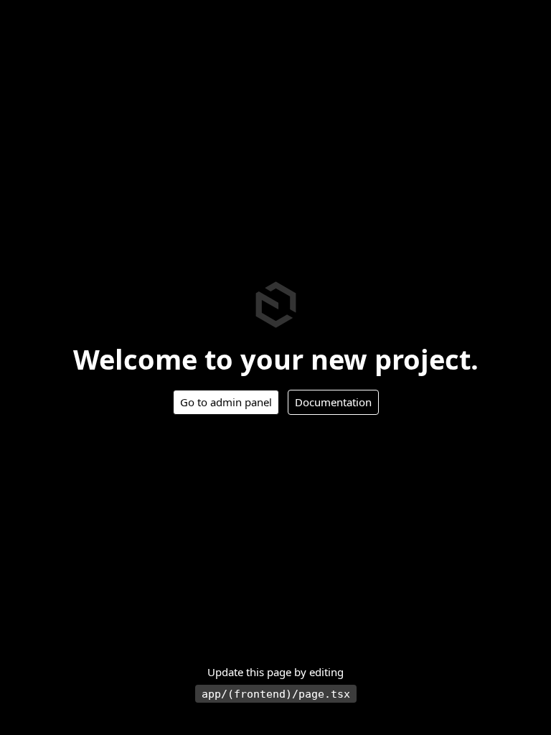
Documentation (333, 402)
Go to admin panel (226, 402)
